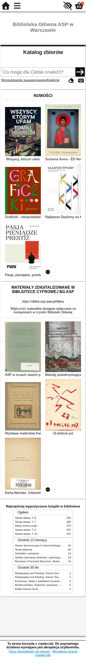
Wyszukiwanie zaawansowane (24, 80)
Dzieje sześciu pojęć (26, 525)
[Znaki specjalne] (81, 81)
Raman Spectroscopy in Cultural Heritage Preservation (45, 545)
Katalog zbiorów (43, 52)
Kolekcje (53, 80)
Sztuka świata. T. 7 (25, 522)
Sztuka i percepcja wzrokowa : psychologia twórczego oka (47, 557)
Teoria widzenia (23, 549)
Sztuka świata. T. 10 (26, 533)
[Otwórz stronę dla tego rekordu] (24, 132)
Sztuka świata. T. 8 (25, 517)
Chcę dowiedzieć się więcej (29, 651)
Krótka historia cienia (26, 589)
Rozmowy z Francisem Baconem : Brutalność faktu (43, 561)
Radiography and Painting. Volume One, (37, 573)
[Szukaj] (80, 71)
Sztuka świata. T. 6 (25, 529)
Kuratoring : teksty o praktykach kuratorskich (39, 581)
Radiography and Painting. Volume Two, (37, 577)
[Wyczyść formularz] (71, 81)
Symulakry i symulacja (27, 553)
